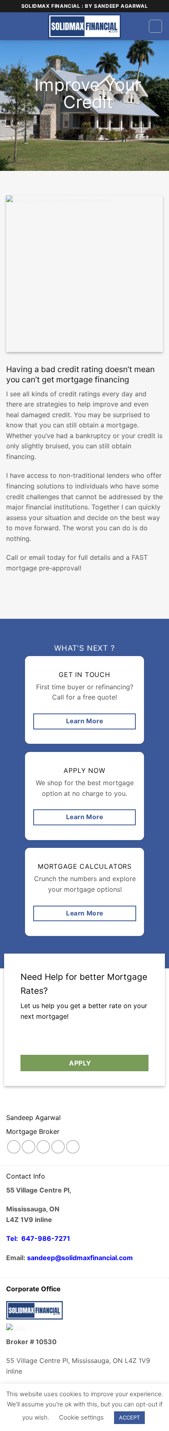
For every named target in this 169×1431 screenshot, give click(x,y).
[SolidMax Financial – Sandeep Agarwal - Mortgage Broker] (84, 26)
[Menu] (155, 26)
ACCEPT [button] (129, 1417)
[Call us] (58, 1147)
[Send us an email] (43, 1147)
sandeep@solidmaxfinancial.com (80, 1258)
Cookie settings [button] (81, 1417)
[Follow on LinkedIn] (73, 1147)
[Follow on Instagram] (28, 1147)
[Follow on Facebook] (14, 1147)
